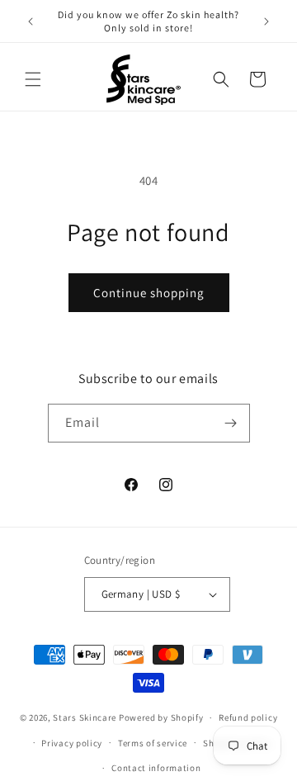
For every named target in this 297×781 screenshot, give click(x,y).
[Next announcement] (266, 21)
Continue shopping (149, 293)
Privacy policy (71, 743)
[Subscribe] (231, 423)
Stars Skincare (84, 717)
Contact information (155, 768)
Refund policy (248, 717)
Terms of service (152, 743)
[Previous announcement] (30, 21)
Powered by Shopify (161, 717)
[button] (33, 79)
